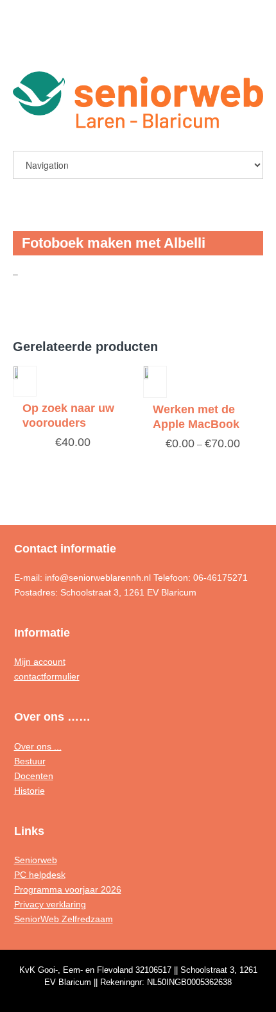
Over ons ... (38, 746)
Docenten (33, 776)
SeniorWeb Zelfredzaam (63, 919)
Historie (29, 790)
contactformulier (47, 676)
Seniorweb (35, 860)
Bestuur (30, 761)
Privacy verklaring (50, 904)
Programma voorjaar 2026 (67, 889)
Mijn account (39, 661)
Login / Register (222, 43)
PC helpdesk (39, 875)
